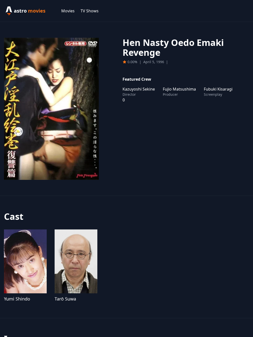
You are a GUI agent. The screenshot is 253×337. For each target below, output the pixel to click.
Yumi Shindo (17, 299)
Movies (68, 11)
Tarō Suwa (65, 299)
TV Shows (90, 11)
